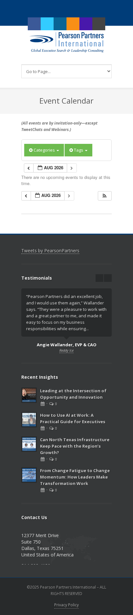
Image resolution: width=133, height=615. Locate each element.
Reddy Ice (66, 350)
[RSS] (72, 23)
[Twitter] (47, 23)
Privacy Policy (66, 605)
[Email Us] (98, 23)
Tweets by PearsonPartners (50, 250)
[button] (104, 195)
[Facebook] (34, 23)
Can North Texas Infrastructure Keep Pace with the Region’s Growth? (74, 446)
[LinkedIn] (60, 23)
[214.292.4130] (85, 23)
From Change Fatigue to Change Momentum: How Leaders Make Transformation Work (75, 477)
